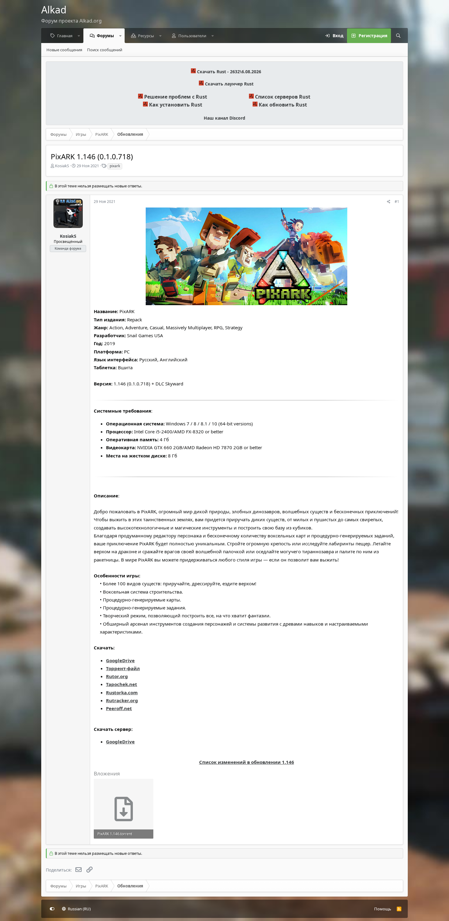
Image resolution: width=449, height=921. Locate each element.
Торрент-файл (123, 668)
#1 (397, 201)
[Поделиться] (388, 201)
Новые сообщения (64, 49)
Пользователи (192, 35)
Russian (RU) (79, 909)
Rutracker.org (122, 700)
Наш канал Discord (224, 118)
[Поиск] (398, 35)
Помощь (382, 909)
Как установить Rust (175, 104)
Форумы (105, 35)
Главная (64, 35)
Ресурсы (146, 35)
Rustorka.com (122, 692)
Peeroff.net (119, 708)
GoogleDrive (120, 660)
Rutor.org (117, 676)
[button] (79, 35)
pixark (115, 165)
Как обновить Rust (283, 104)
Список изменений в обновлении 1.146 (246, 762)
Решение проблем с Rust (175, 96)
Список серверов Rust (282, 96)
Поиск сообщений (104, 49)
